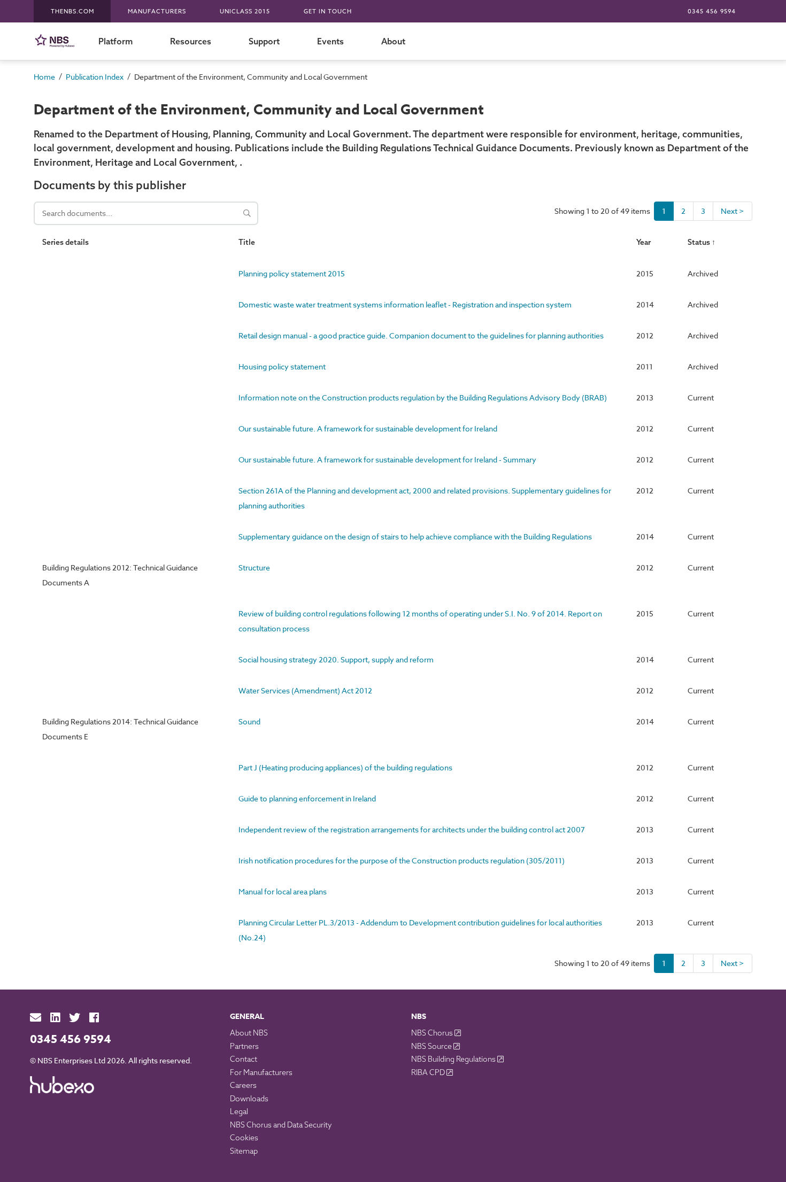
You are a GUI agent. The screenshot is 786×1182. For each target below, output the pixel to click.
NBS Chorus (432, 1033)
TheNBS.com (72, 11)
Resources (190, 41)
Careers (243, 1085)
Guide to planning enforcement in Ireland (307, 798)
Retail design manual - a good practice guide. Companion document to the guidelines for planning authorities (421, 335)
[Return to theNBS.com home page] (57, 41)
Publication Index (95, 77)
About (393, 41)
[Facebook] (94, 1017)
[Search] (247, 213)
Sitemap (244, 1151)
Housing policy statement (282, 366)
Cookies (244, 1137)
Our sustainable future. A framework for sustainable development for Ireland (367, 428)
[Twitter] (74, 1017)
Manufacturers (157, 11)
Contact (243, 1059)
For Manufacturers (261, 1072)
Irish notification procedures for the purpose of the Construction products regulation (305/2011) (401, 860)
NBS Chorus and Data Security (281, 1125)
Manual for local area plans (282, 891)
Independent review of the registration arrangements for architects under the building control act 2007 (411, 829)
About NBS (249, 1033)
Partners (244, 1046)
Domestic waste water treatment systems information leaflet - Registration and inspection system (405, 304)
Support (264, 41)
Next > (732, 211)
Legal (239, 1111)
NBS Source (432, 1046)
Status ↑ (701, 242)
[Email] (35, 1017)
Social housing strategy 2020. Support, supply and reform (336, 659)
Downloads (249, 1098)
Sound (249, 721)
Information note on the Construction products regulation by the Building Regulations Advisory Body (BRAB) (422, 397)
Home (44, 77)
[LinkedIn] (55, 1017)
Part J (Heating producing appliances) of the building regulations (345, 767)
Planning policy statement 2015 (291, 273)
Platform (115, 41)
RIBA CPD (428, 1072)
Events (330, 41)
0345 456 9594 (712, 11)
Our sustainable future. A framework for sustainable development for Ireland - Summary (387, 459)
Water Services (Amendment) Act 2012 (305, 690)
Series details (65, 242)
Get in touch (328, 11)
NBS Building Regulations (454, 1059)
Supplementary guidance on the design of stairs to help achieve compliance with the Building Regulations (415, 536)
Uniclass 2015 (245, 11)
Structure (254, 567)
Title (246, 242)
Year (643, 242)
